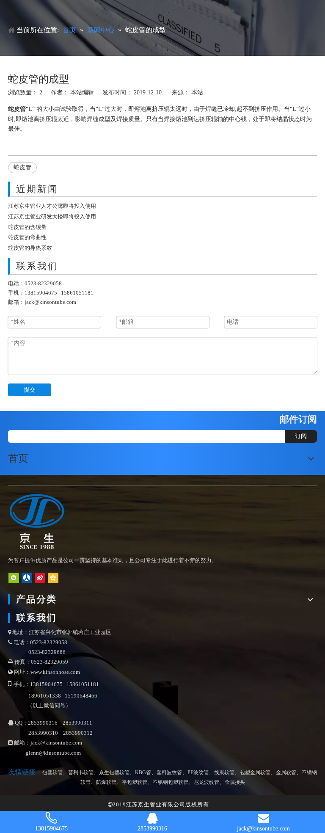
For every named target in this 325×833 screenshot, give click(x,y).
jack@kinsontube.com (50, 302)
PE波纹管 (198, 772)
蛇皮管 (22, 167)
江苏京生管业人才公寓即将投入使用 (52, 206)
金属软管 (286, 772)
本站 (197, 92)
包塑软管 (52, 772)
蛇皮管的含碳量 (27, 227)
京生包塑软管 (114, 772)
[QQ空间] (53, 577)
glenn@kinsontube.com (53, 753)
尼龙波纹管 (206, 782)
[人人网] (27, 577)
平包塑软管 (134, 782)
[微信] (13, 577)
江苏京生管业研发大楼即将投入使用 (52, 216)
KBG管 (143, 772)
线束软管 (224, 772)
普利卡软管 (81, 772)
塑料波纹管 (169, 772)
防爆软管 (106, 782)
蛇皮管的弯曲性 (27, 237)
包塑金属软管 (255, 772)
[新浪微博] (40, 577)
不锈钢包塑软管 (170, 782)
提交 (30, 389)
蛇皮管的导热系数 (30, 248)
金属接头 (235, 782)
